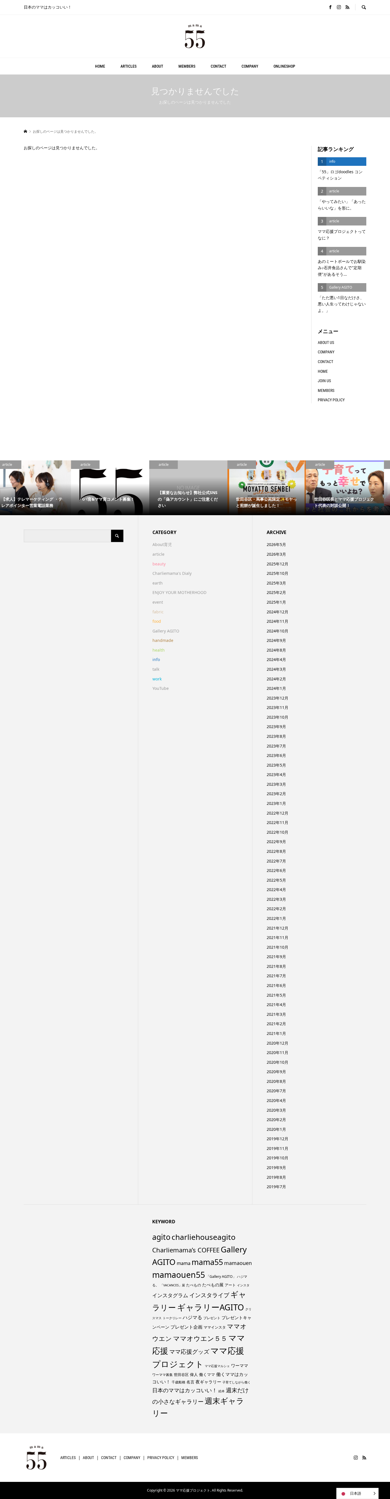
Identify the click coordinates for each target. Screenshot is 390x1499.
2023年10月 (277, 717)
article (158, 554)
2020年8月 (276, 1081)
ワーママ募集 (162, 1374)
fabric (158, 611)
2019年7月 (276, 1186)
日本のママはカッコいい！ (184, 1390)
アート (230, 1285)
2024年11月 (277, 621)
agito (161, 1237)
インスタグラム (170, 1295)
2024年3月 (276, 669)
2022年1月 (276, 918)
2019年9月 (276, 1167)
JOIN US (324, 380)
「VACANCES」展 (172, 1285)
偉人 (194, 1374)
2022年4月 (276, 889)
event (157, 602)
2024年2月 (276, 679)
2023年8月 (276, 736)
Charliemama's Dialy (172, 573)
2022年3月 (276, 899)
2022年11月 (277, 822)
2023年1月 (276, 803)
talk (155, 669)
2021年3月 (276, 1014)
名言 (190, 1382)
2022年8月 (276, 851)
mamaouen (238, 1263)
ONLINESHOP (284, 66)
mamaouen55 (178, 1274)
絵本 (221, 1391)
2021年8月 (276, 966)
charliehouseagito (204, 1237)
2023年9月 (276, 726)
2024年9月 (276, 640)
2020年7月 (276, 1090)
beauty (159, 564)
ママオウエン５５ (200, 1338)
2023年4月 (276, 774)
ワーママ (239, 1365)
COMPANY (250, 66)
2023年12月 (277, 698)
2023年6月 (276, 755)
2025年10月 (277, 573)
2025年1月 (276, 602)
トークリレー (172, 1318)
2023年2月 (276, 793)
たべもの (193, 1285)
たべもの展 (213, 1285)
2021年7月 (276, 975)
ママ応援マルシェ (217, 1366)
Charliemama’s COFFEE (186, 1250)
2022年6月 (276, 870)
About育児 (162, 544)
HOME (100, 66)
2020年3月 (276, 1110)
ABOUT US (326, 342)
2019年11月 (277, 1148)
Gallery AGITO (165, 631)
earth (157, 583)
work (157, 679)
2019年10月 (277, 1157)
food (156, 621)
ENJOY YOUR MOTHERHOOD (179, 592)
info (156, 659)
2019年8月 (276, 1177)
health (158, 650)
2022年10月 (277, 832)
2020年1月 (276, 1129)
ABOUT (157, 66)
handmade (162, 640)
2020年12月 (277, 1043)
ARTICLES (128, 66)
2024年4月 (276, 659)
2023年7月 (276, 746)
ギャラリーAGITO (210, 1307)
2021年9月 (276, 956)
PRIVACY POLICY (331, 400)
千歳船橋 (178, 1382)
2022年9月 (276, 841)
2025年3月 (276, 583)
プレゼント (211, 1317)
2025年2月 (276, 592)
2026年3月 (276, 554)
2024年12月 (277, 611)
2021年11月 (277, 937)
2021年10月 (277, 947)
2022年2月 (276, 908)
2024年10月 (277, 631)
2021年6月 (276, 985)
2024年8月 (276, 650)
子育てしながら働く (236, 1382)
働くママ (207, 1374)
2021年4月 (276, 1004)
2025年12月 (277, 564)
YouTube (160, 688)
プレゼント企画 (186, 1326)
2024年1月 (276, 688)
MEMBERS (186, 66)
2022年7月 (276, 861)
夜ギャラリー (208, 1382)
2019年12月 (277, 1138)
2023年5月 (276, 765)
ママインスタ (215, 1327)
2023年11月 (277, 707)
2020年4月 (276, 1100)
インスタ (243, 1285)
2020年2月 (276, 1119)
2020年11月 (277, 1052)
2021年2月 (276, 1023)
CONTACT (218, 66)
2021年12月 (277, 928)
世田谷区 (181, 1374)
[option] (39, 487)
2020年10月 (277, 1062)
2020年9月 (276, 1071)
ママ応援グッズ (189, 1351)
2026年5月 (276, 544)
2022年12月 (277, 813)
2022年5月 (276, 880)
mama (183, 1263)
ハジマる (192, 1317)
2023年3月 (276, 784)
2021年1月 (276, 1033)
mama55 (207, 1262)
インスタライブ (209, 1295)
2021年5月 (276, 995)
